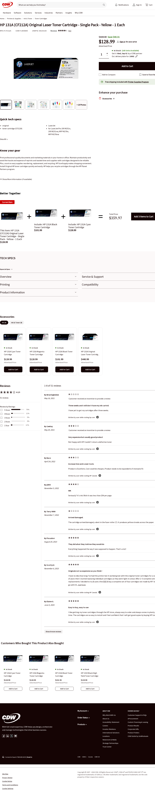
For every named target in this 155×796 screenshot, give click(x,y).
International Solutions (111, 733)
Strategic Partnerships (110, 743)
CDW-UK (97, 757)
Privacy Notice (7, 778)
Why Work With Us (109, 715)
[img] (63, 31)
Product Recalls (133, 726)
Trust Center (107, 747)
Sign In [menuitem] (139, 5)
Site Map (5, 774)
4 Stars (7, 414)
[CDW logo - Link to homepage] (7, 5)
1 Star (6, 425)
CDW (79, 757)
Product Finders (133, 733)
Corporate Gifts (133, 729)
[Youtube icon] (15, 736)
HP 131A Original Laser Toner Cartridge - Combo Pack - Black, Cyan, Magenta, (90, 353)
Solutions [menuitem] (28, 13)
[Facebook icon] (3, 736)
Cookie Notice (7, 781)
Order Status (83, 717)
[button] (149, 5)
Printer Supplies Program (138, 82)
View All (3, 139)
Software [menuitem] (17, 13)
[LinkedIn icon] (7, 736)
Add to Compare (108, 74)
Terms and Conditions (10, 785)
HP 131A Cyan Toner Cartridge (12, 353)
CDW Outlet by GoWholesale (138, 736)
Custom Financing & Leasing (138, 722)
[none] (6, 13)
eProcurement (133, 719)
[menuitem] (116, 5)
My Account (82, 711)
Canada (90, 757)
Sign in (122, 41)
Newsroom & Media (109, 740)
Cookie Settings (7, 788)
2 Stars (7, 421)
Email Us (29, 757)
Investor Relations (109, 729)
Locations (106, 736)
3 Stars (7, 418)
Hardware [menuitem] (7, 13)
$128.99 (107, 42)
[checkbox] (100, 74)
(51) (69, 31)
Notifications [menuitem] (123, 5)
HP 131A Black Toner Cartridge (64, 353)
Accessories (107, 98)
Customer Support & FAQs (137, 715)
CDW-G (84, 757)
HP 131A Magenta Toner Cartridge (37, 353)
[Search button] (104, 5)
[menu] (122, 5)
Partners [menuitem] (59, 13)
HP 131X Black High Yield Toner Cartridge (89, 674)
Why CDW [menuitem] (79, 13)
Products (81, 724)
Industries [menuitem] (49, 13)
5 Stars (7, 410)
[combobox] (58, 5)
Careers (105, 726)
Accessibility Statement (111, 722)
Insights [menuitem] (69, 13)
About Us (106, 719)
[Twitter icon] (11, 736)
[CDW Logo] (7, 5)
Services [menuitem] (38, 13)
